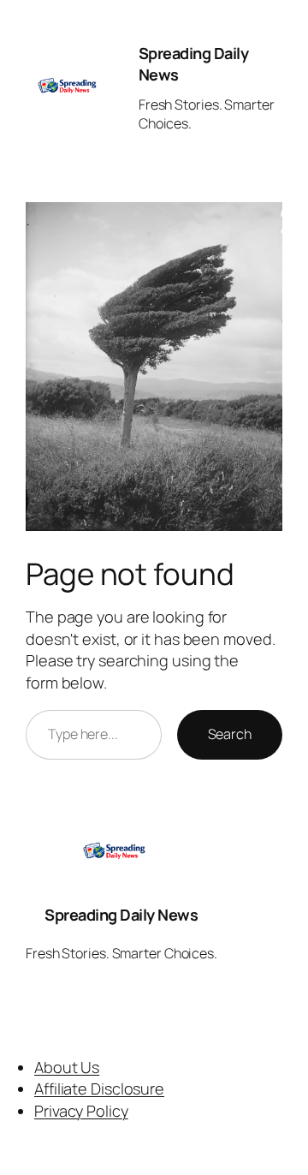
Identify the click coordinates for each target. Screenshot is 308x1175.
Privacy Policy (81, 1110)
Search (230, 734)
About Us (66, 1067)
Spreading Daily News (121, 914)
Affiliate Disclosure (99, 1088)
